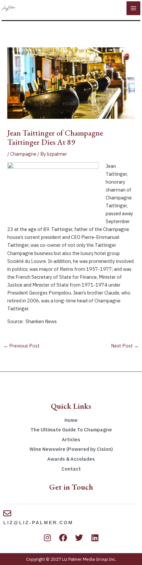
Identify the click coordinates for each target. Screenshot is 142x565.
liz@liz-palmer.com (38, 522)
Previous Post (21, 346)
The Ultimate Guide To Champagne (71, 429)
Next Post (125, 346)
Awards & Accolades (71, 459)
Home (71, 420)
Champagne (23, 154)
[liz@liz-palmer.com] (7, 513)
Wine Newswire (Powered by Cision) (71, 449)
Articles (71, 439)
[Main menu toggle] (133, 8)
